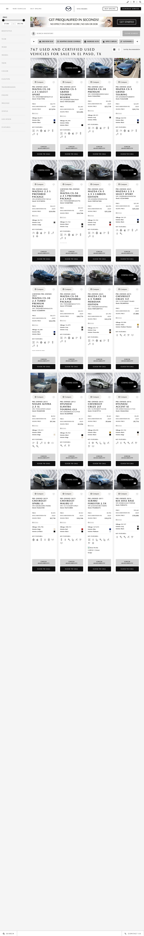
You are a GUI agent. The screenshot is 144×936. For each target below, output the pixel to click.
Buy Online (36, 8)
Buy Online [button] (110, 9)
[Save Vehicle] (53, 82)
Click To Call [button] (43, 154)
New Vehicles (19, 8)
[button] (140, 2)
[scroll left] (34, 41)
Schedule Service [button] (130, 9)
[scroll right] (137, 41)
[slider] (3, 20)
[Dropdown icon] (128, 2)
